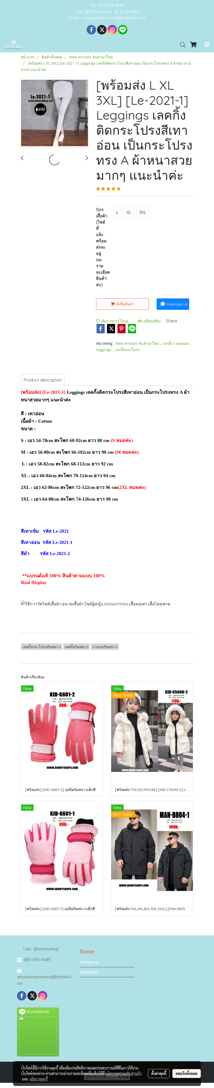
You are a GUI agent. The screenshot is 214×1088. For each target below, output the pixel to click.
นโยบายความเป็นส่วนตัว (123, 1073)
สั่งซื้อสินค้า (124, 304)
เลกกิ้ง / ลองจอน (176, 343)
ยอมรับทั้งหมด (187, 1073)
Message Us (177, 304)
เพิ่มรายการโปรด (114, 320)
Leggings (104, 349)
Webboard (89, 972)
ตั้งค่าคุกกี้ (158, 1073)
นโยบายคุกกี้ (38, 1079)
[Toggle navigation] (207, 45)
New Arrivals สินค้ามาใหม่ (137, 343)
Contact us (89, 962)
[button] (181, 45)
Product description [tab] (43, 380)
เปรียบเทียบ (151, 320)
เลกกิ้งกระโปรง (127, 349)
